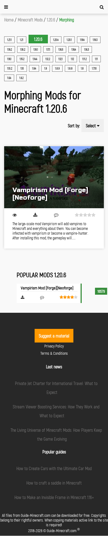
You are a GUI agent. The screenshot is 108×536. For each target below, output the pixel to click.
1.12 (72, 59)
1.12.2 (47, 59)
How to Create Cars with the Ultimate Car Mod (54, 468)
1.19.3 (95, 39)
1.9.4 (34, 68)
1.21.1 (9, 39)
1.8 (82, 68)
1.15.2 (22, 59)
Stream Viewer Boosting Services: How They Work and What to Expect (56, 411)
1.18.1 (36, 49)
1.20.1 (69, 39)
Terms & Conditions (54, 353)
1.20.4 (55, 39)
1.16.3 (86, 49)
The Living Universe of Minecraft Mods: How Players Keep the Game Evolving (56, 434)
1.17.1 (48, 49)
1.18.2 (22, 49)
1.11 (96, 59)
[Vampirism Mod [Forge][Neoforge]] (54, 177)
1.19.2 (9, 49)
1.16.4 (73, 49)
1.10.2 (9, 68)
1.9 (45, 68)
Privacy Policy (54, 346)
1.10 (22, 68)
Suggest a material (54, 335)
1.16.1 (9, 59)
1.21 (21, 39)
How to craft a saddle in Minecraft (54, 482)
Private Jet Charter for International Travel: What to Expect (56, 388)
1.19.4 (82, 39)
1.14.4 (35, 59)
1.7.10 (94, 68)
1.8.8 (70, 68)
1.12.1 (60, 59)
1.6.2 (21, 78)
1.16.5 (60, 49)
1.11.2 (84, 59)
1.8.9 (57, 68)
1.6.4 (9, 78)
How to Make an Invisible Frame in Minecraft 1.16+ (54, 497)
